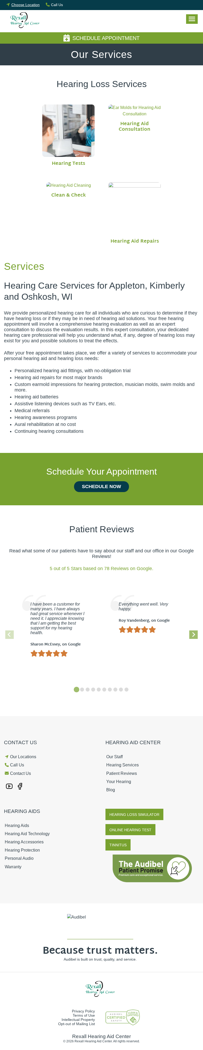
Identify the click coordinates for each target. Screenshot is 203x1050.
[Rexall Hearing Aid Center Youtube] (9, 786)
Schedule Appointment (106, 38)
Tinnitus (118, 845)
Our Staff (114, 756)
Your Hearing (118, 781)
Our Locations (23, 756)
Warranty (13, 867)
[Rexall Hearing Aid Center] (26, 21)
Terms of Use (84, 1015)
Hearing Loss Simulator (134, 814)
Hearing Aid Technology (27, 833)
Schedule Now (101, 486)
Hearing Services (122, 765)
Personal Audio (19, 858)
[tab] (76, 689)
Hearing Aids (17, 825)
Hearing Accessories (24, 842)
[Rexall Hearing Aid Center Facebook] (20, 786)
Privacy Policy (83, 1011)
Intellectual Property (78, 1019)
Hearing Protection (22, 850)
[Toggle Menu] (192, 19)
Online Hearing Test (130, 830)
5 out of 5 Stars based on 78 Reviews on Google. (101, 568)
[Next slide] (193, 634)
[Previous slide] (9, 634)
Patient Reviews (121, 773)
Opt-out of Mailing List (76, 1024)
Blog (110, 790)
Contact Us (20, 773)
